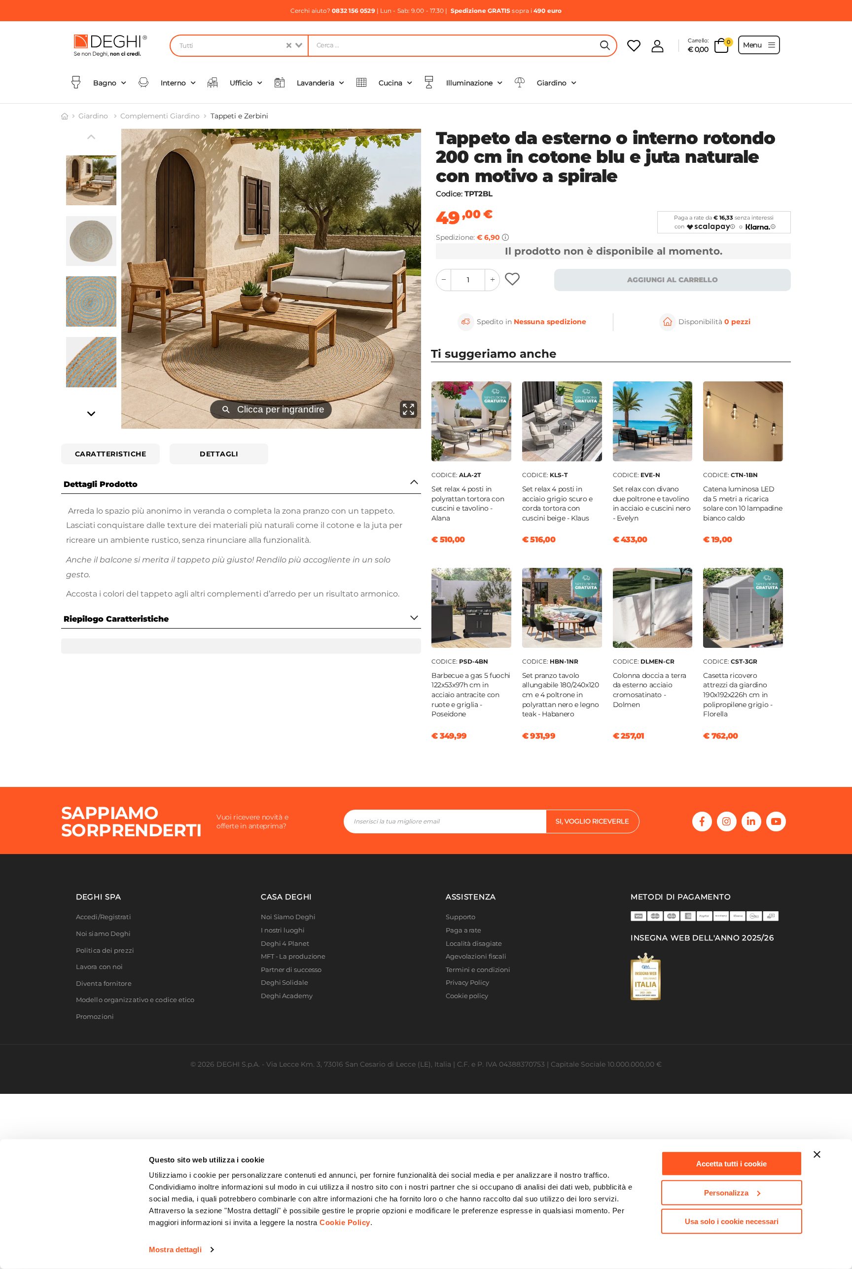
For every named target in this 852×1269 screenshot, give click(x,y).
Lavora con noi (99, 966)
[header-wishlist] (633, 45)
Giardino (94, 116)
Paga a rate (463, 930)
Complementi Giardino (160, 116)
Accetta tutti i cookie (731, 1163)
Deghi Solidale (284, 982)
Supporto (460, 917)
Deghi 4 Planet (285, 943)
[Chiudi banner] (817, 1154)
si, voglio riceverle (592, 821)
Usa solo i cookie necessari (732, 1221)
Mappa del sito (469, 1009)
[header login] (657, 46)
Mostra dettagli (175, 1249)
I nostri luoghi (283, 930)
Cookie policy (467, 996)
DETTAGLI (219, 453)
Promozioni (95, 1016)
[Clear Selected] (288, 45)
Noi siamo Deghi (103, 933)
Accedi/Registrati (103, 917)
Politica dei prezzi (105, 950)
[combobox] (239, 46)
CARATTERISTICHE (110, 453)
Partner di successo (291, 969)
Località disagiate (474, 943)
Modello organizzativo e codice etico (135, 1000)
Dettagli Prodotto (101, 484)
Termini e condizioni (478, 969)
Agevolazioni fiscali (476, 956)
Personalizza (726, 1192)
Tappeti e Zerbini (239, 116)
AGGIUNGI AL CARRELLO (672, 279)
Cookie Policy (345, 1222)
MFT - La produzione (293, 956)
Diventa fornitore (104, 983)
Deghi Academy (287, 996)
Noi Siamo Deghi (288, 917)
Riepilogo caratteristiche (116, 619)
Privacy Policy (467, 982)
